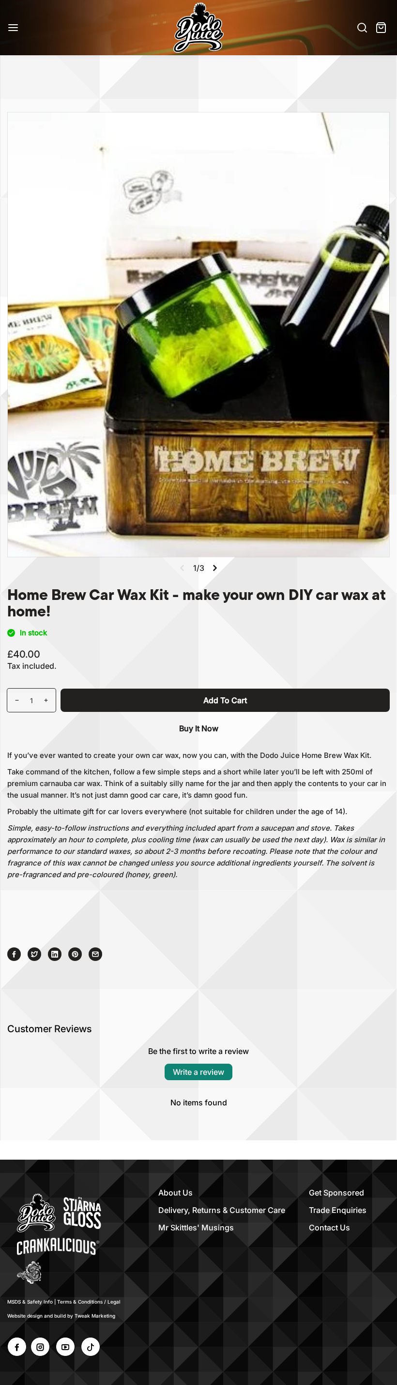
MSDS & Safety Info (30, 1302)
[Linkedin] (54, 954)
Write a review (198, 1072)
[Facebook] (14, 954)
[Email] (95, 954)
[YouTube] (65, 1346)
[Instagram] (40, 1346)
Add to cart (225, 700)
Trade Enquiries (337, 1210)
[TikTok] (90, 1346)
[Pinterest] (75, 954)
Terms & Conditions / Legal (89, 1302)
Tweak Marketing (95, 1316)
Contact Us (329, 1227)
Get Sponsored (336, 1192)
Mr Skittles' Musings (196, 1227)
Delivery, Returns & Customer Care (221, 1210)
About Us (175, 1192)
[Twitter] (34, 954)
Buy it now (198, 728)
